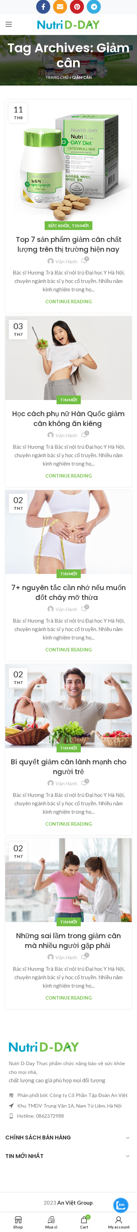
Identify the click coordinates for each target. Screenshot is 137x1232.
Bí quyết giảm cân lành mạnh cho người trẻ (68, 767)
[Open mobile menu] (9, 24)
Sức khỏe (59, 225)
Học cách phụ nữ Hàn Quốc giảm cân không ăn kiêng (68, 418)
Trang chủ (56, 77)
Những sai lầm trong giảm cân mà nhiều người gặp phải (68, 940)
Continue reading (68, 301)
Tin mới (80, 225)
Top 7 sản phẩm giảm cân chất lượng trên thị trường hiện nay (69, 244)
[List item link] (68, 1116)
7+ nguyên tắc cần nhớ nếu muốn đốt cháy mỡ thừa (68, 592)
